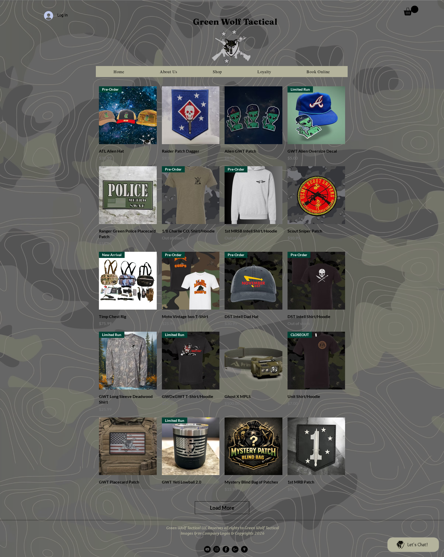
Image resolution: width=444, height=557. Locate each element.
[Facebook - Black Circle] (226, 549)
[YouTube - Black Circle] (207, 549)
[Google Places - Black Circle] (244, 549)
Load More (222, 508)
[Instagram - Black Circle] (216, 549)
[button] (411, 10)
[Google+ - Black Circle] (235, 549)
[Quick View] (191, 115)
